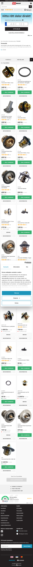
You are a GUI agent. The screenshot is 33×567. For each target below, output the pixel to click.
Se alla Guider (19, 520)
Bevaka (8, 232)
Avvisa (16, 303)
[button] (16, 9)
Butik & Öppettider (5, 515)
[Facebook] (8, 531)
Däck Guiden (19, 518)
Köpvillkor (3, 510)
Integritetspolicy (4, 518)
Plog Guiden (19, 510)
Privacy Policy (3, 550)
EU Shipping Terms (5, 522)
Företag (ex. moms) (23, 533)
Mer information (7, 96)
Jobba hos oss (4, 520)
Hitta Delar (16, 29)
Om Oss (2, 513)
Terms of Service (9, 550)
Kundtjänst (3, 508)
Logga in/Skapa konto (6, 525)
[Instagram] (8, 535)
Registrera (27, 546)
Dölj (29, 35)
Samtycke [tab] (6, 267)
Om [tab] (27, 267)
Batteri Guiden (19, 515)
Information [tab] (16, 267)
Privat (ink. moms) (23, 531)
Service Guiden (19, 513)
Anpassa (15, 298)
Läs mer (4, 49)
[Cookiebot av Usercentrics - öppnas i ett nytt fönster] (24, 263)
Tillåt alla (16, 293)
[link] (16, 499)
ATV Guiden (19, 508)
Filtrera (8, 59)
